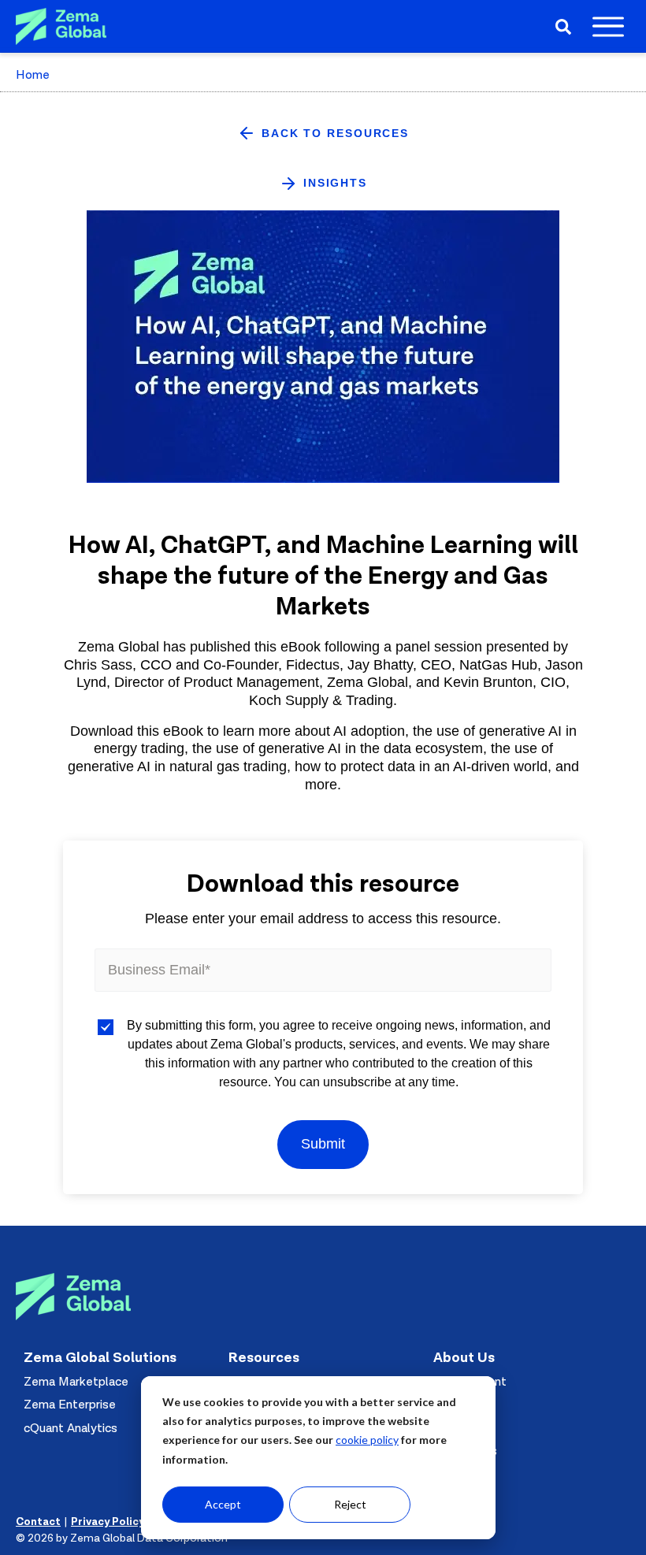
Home (33, 75)
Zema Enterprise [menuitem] (70, 1404)
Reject (350, 1504)
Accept (223, 1504)
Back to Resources (335, 133)
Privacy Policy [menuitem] (107, 1522)
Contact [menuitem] (38, 1522)
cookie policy (367, 1439)
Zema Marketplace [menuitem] (76, 1382)
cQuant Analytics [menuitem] (70, 1428)
